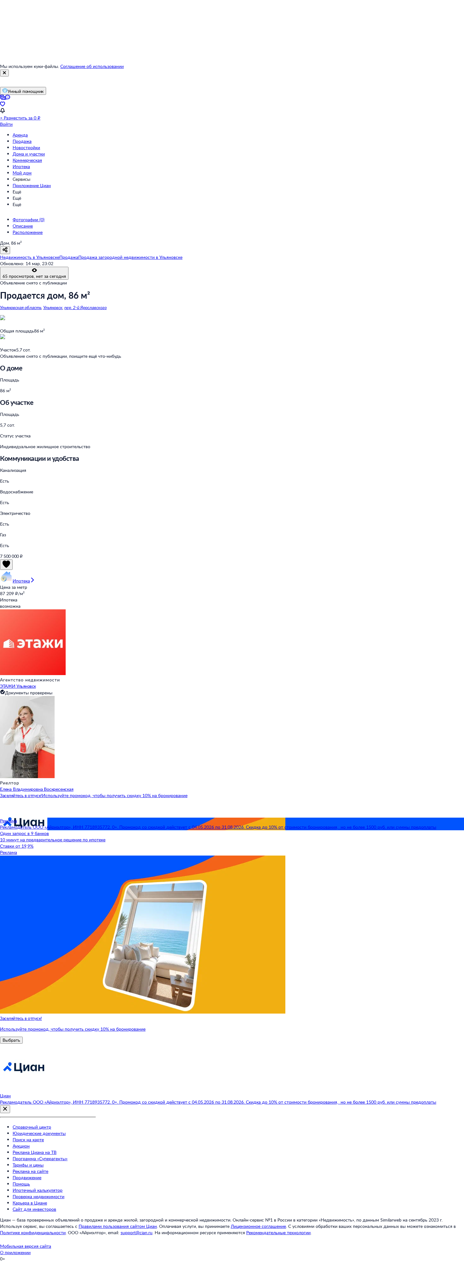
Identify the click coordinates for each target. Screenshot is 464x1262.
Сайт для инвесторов (34, 1209)
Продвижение (27, 1177)
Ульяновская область (20, 307)
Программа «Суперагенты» (40, 1158)
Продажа (22, 141)
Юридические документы (39, 1133)
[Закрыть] (4, 73)
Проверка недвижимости (38, 1196)
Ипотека (21, 166)
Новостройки (26, 147)
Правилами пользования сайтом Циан (118, 1226)
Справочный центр (32, 1127)
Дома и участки (29, 154)
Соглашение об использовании (92, 66)
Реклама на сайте (30, 1171)
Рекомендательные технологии (278, 1232)
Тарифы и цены (28, 1165)
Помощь (21, 1184)
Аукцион (21, 1146)
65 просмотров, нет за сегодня (34, 276)
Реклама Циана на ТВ (35, 1152)
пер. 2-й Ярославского (85, 307)
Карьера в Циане (30, 1203)
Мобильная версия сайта (25, 1246)
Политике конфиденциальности (33, 1232)
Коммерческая (27, 160)
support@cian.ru (136, 1232)
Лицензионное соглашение (258, 1226)
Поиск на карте (28, 1140)
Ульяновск (52, 307)
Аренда (20, 135)
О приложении (15, 1252)
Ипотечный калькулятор (37, 1190)
